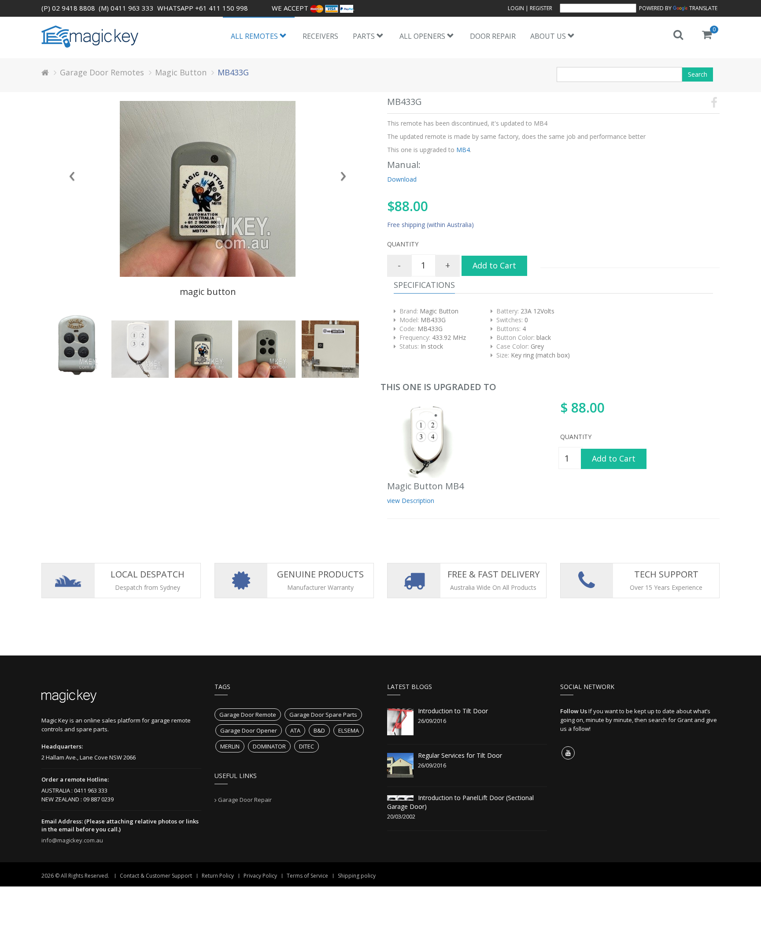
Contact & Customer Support (156, 875)
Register (541, 8)
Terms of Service (307, 875)
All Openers (423, 36)
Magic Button (181, 72)
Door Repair (493, 36)
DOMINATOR (269, 746)
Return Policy (218, 875)
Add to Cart (494, 265)
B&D (319, 730)
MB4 (462, 149)
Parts (365, 36)
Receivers (320, 36)
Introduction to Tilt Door (453, 711)
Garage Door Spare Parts (323, 715)
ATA (295, 730)
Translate (703, 8)
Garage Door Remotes (102, 72)
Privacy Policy (260, 875)
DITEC (306, 746)
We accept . (313, 8)
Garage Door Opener (248, 730)
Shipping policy (357, 875)
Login (516, 8)
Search (697, 74)
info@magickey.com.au (72, 840)
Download (402, 179)
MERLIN (230, 746)
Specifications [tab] (424, 284)
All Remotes (255, 36)
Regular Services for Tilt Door (460, 755)
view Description (410, 500)
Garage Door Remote (247, 715)
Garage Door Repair (245, 800)
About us (549, 36)
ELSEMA (348, 730)
